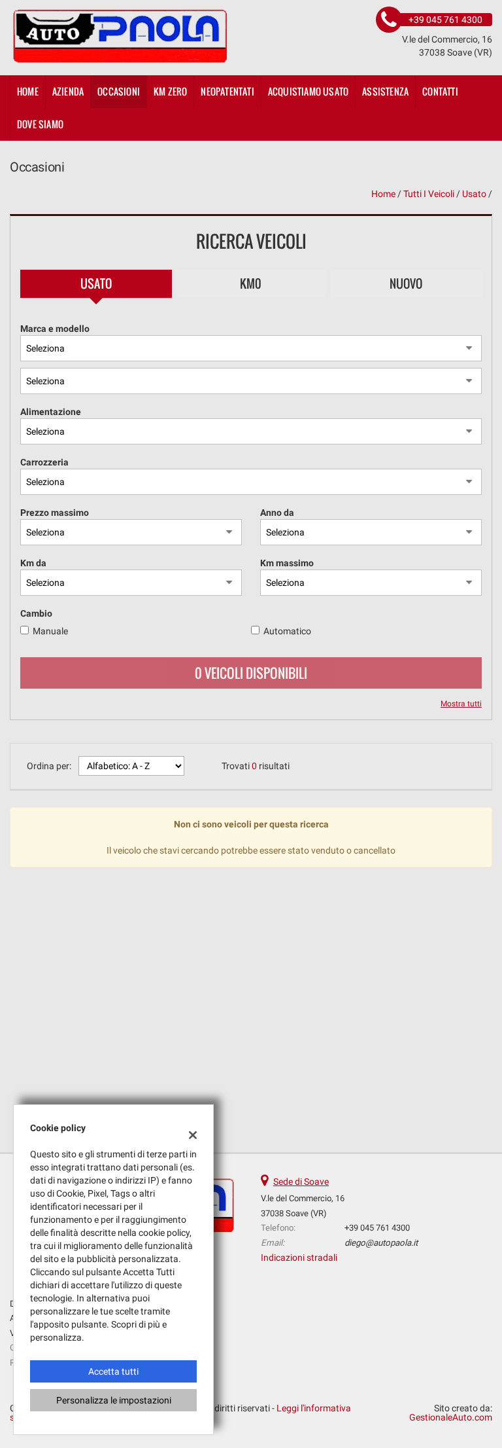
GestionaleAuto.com (450, 1417)
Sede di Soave (301, 1181)
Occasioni (118, 91)
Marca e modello (55, 328)
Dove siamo (40, 124)
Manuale (50, 631)
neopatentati (227, 91)
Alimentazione (50, 412)
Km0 (250, 283)
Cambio (36, 613)
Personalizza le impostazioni (113, 1400)
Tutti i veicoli (428, 194)
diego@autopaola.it (381, 1243)
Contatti (440, 91)
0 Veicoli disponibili (251, 673)
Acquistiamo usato (308, 91)
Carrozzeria (44, 462)
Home (28, 91)
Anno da (277, 512)
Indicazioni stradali (299, 1257)
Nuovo (406, 283)
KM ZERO (170, 91)
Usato (96, 283)
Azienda (68, 91)
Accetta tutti (113, 1371)
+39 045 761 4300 (377, 1228)
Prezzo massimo (54, 512)
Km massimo (287, 563)
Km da (33, 563)
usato (474, 194)
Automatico (287, 631)
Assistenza (385, 91)
